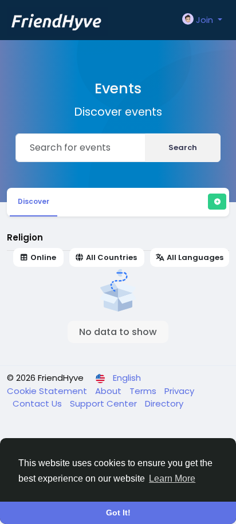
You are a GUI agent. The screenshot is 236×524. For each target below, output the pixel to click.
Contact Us (38, 403)
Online (43, 257)
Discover (33, 201)
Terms (144, 391)
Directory (164, 403)
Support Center (104, 403)
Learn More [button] (172, 478)
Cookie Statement (48, 391)
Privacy (179, 391)
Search (182, 147)
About (109, 391)
